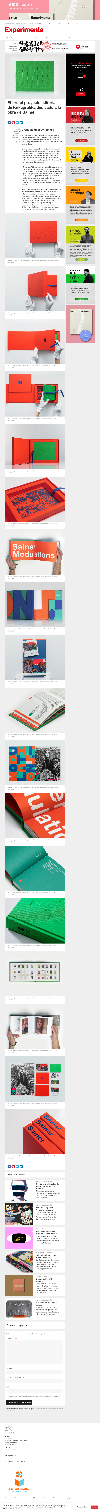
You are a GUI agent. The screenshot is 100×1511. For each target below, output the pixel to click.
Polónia (18, 141)
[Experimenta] (24, 29)
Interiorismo (31, 38)
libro (15, 139)
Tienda (71, 38)
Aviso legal (8, 1438)
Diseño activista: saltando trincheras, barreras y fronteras (47, 1186)
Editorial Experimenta (11, 1450)
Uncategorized (40, 1252)
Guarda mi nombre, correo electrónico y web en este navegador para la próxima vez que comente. (34, 1396)
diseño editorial (16, 137)
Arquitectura (15, 38)
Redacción (18, 129)
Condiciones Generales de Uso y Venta (16, 1440)
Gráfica (7, 38)
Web (7, 1387)
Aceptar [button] (94, 1507)
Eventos (48, 38)
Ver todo (55, 38)
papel (18, 139)
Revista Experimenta (42, 1276)
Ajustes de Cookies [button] (83, 1507)
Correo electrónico (15, 1377)
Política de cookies (10, 1444)
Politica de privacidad (11, 1442)
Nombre (9, 1368)
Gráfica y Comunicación (44, 1181)
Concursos (40, 38)
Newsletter (63, 38)
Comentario (11, 1338)
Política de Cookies (14, 1509)
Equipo (6, 1452)
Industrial (23, 38)
